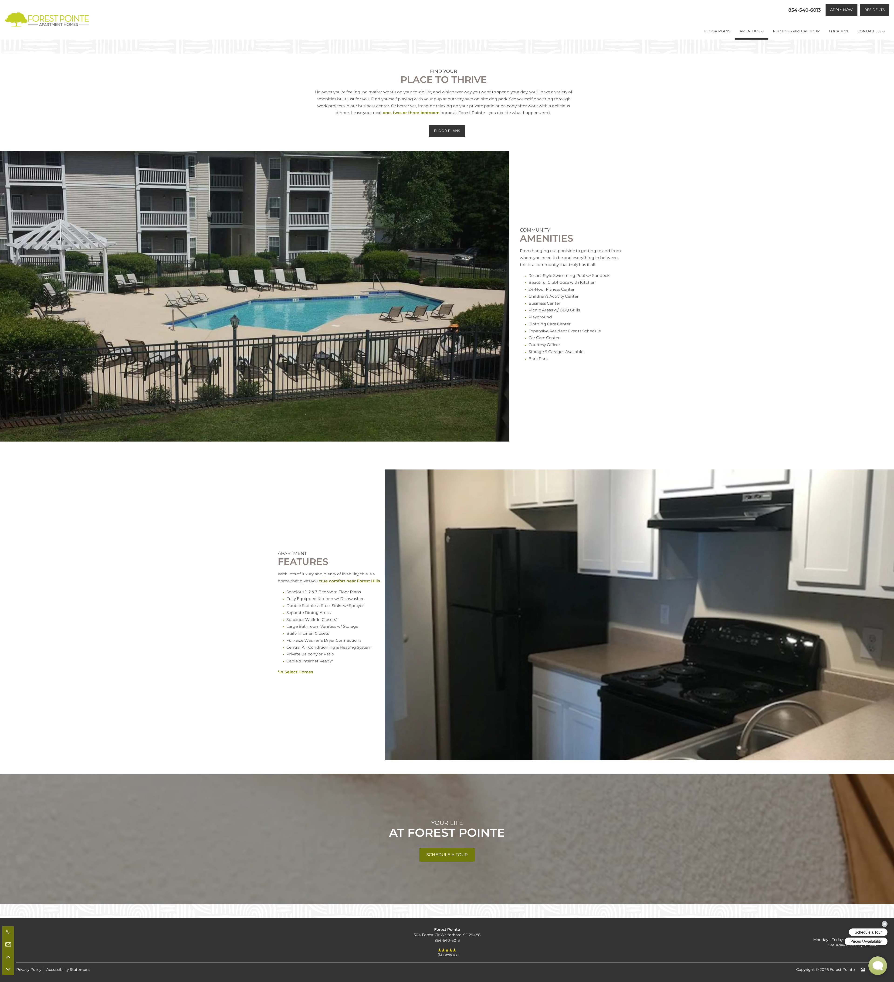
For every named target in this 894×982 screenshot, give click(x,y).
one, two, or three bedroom (411, 113)
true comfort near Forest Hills (349, 581)
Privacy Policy (28, 970)
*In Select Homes (295, 672)
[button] (841, 10)
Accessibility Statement (68, 970)
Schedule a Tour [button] (447, 854)
